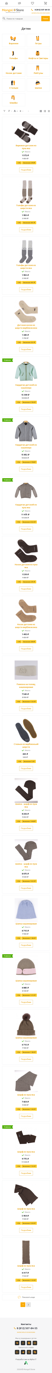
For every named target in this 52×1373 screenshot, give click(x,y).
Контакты (26, 1324)
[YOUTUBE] (35, 1343)
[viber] (29, 1352)
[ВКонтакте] (17, 1343)
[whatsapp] (17, 1352)
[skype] (35, 1352)
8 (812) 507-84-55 (42, 10)
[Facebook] (23, 1343)
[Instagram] (29, 1343)
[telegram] (23, 1352)
